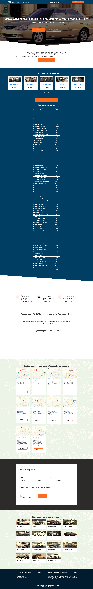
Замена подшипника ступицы (40, 177)
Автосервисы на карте (53, 29)
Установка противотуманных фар (41, 245)
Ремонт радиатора (37, 224)
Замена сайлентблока (38, 171)
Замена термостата (37, 232)
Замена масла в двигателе (39, 259)
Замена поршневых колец (39, 126)
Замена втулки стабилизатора (40, 185)
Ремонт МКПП (36, 146)
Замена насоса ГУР (37, 226)
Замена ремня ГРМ (37, 109)
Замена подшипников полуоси (40, 167)
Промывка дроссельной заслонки (41, 214)
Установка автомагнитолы (39, 241)
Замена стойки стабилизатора (40, 159)
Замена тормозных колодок (39, 208)
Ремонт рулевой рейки (38, 157)
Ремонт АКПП (36, 144)
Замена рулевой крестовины (39, 179)
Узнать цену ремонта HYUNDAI (46, 60)
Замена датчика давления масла (40, 134)
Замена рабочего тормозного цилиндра (42, 200)
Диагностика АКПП (37, 140)
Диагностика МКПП (37, 142)
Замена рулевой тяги (38, 161)
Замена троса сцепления (39, 136)
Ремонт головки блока (38, 120)
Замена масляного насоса (39, 132)
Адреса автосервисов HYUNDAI (18, 2)
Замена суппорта (37, 202)
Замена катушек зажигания (39, 247)
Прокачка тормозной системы (40, 191)
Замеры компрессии (38, 138)
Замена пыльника (37, 163)
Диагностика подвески (38, 118)
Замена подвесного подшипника (40, 169)
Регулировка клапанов (38, 122)
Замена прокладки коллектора (40, 130)
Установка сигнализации (39, 243)
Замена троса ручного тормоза (40, 196)
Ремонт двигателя (37, 116)
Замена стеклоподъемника (39, 249)
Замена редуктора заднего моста (41, 181)
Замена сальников (37, 124)
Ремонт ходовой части (38, 263)
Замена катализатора (38, 251)
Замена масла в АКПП (38, 150)
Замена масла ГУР (37, 228)
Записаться (22, 391)
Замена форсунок (37, 216)
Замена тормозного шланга (39, 206)
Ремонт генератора (37, 239)
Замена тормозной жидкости (40, 267)
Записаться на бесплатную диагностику (45, 99)
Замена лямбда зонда (38, 253)
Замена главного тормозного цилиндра (42, 198)
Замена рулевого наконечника (40, 175)
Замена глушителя (37, 255)
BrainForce (49, 586)
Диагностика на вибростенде (40, 269)
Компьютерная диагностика (39, 111)
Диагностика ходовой (38, 152)
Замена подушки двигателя (39, 128)
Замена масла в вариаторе (39, 261)
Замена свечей (36, 113)
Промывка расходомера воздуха (40, 222)
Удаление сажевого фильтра (39, 257)
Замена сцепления (37, 210)
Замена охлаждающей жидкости (40, 230)
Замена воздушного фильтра (40, 220)
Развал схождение (37, 154)
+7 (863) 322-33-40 (54, 2)
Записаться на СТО (77, 1)
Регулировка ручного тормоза (40, 193)
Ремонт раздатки (37, 148)
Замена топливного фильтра (39, 218)
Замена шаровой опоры (38, 173)
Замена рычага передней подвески (41, 189)
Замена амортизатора (38, 165)
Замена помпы (36, 234)
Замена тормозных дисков (39, 204)
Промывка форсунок (38, 212)
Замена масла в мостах (38, 187)
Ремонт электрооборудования (40, 265)
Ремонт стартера (37, 237)
